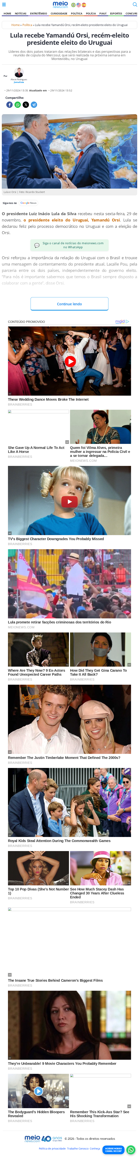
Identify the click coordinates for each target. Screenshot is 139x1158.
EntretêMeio (38, 13)
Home (7, 13)
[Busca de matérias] (135, 6)
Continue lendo (69, 304)
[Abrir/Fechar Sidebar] (4, 4)
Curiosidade (59, 13)
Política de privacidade (52, 1148)
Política (76, 13)
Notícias (20, 13)
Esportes (116, 13)
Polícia (91, 13)
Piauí (102, 13)
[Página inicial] (60, 4)
